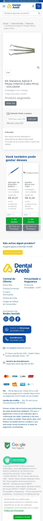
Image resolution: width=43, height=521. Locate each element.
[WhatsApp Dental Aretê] (6, 319)
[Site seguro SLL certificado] (15, 446)
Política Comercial (11, 289)
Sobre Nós (7, 285)
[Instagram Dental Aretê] (12, 319)
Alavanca (29, 23)
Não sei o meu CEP (15, 123)
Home (5, 23)
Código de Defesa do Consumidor (10, 303)
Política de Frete (10, 298)
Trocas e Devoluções (8, 293)
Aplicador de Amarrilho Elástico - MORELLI (13, 184)
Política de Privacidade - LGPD (32, 286)
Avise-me (10, 103)
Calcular (32, 119)
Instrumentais (17, 23)
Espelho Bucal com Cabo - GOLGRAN (29, 184)
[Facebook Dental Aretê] (18, 319)
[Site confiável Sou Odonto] (15, 460)
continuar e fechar (22, 517)
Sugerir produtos (12, 252)
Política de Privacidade (14, 511)
